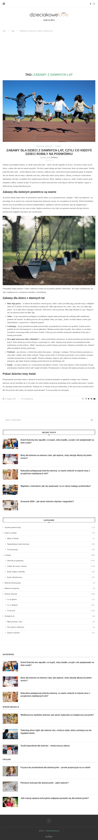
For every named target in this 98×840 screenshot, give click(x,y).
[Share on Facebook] (86, 399)
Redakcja (54, 157)
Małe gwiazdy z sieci (51, 622)
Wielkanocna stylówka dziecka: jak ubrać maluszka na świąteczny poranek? (57, 715)
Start (4, 31)
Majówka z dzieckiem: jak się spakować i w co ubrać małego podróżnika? (56, 486)
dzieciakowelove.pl (52, 831)
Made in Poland (51, 538)
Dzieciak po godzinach (44, 146)
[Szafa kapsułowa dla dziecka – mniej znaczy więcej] (10, 749)
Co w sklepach (51, 605)
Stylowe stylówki (51, 633)
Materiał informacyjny (50, 583)
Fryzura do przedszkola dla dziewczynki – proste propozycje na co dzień (55, 767)
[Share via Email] (94, 399)
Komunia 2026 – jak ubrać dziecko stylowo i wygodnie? (47, 501)
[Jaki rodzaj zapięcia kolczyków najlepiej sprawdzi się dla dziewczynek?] (10, 802)
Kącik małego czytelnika (51, 572)
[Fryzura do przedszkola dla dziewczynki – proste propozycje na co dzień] (10, 771)
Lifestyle (59, 146)
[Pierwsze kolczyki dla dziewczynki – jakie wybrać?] (10, 786)
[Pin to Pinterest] (91, 399)
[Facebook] (90, 4)
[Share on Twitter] (88, 399)
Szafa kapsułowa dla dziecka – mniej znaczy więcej (45, 746)
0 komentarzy (28, 399)
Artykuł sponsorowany (50, 527)
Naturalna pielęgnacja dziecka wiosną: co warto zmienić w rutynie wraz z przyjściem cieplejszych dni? (55, 472)
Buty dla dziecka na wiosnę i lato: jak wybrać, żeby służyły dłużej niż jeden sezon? (56, 456)
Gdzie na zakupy (50, 533)
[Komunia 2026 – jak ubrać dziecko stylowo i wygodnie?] (10, 505)
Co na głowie (51, 599)
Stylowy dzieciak (50, 594)
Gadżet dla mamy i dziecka (51, 566)
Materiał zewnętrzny (50, 588)
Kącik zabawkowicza (51, 577)
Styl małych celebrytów (51, 627)
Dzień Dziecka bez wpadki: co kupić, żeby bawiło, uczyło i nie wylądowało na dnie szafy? (57, 441)
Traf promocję (51, 550)
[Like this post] (83, 399)
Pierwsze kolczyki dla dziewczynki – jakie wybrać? (45, 783)
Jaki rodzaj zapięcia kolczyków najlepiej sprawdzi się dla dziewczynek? (55, 798)
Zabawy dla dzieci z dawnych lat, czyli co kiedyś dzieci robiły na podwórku (49, 152)
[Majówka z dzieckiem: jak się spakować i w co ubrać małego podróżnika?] (10, 490)
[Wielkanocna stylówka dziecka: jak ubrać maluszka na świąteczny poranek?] (10, 719)
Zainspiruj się (50, 616)
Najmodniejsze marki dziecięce (51, 544)
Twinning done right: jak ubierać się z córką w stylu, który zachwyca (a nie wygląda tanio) (56, 731)
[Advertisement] (49, 52)
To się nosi (51, 611)
